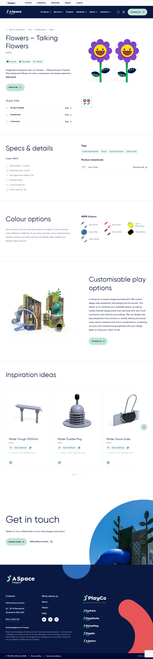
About (92, 12)
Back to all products (17, 30)
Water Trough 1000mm (23, 439)
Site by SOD (142, 656)
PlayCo (45, 608)
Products (45, 12)
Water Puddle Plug (69, 439)
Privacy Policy (36, 656)
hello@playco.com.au (15, 603)
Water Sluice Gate (118, 439)
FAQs (44, 613)
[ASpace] (23, 12)
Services (57, 12)
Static (51, 30)
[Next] (144, 427)
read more (11, 77)
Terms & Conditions (53, 656)
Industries (80, 12)
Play (30, 30)
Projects (69, 12)
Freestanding (40, 30)
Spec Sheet (93, 167)
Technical (104, 12)
